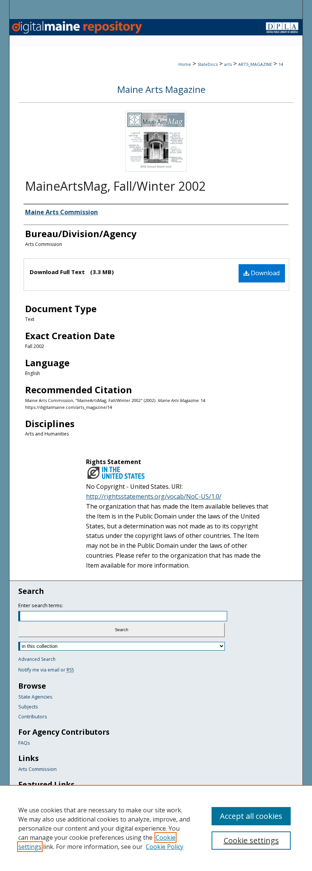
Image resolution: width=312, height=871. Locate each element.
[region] (156, 828)
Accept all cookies (251, 816)
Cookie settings (251, 840)
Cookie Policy (164, 846)
